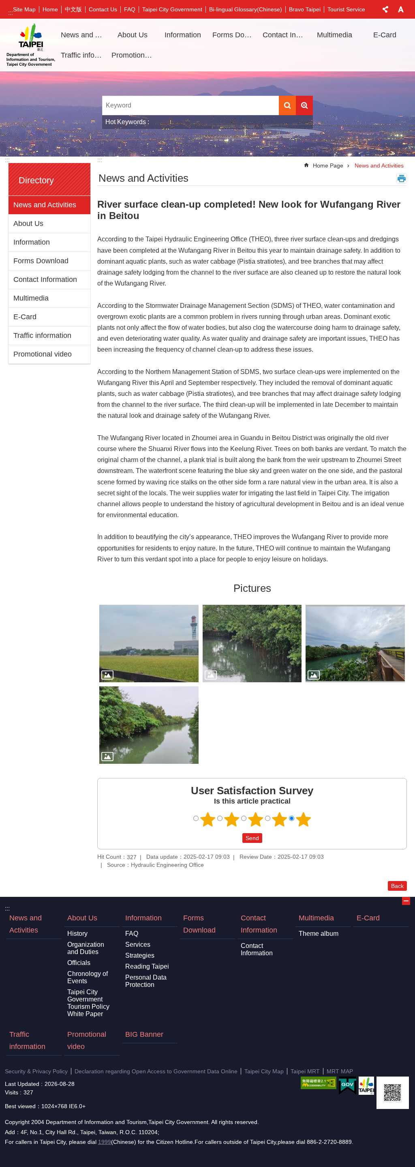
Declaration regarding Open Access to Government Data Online (156, 1071)
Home (50, 9)
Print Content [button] (401, 178)
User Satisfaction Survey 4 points (279, 819)
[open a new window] (318, 1083)
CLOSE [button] (385, 9)
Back (397, 886)
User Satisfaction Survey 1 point (208, 819)
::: (10, 12)
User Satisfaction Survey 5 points (303, 819)
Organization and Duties (85, 948)
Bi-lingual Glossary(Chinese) (245, 9)
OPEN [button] (406, 901)
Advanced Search (304, 105)
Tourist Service (346, 9)
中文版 (73, 9)
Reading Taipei (147, 966)
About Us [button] (133, 35)
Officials (78, 962)
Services (137, 944)
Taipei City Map (264, 1071)
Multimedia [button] (334, 35)
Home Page (328, 165)
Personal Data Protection (146, 981)
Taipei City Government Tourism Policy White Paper (88, 1003)
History (77, 933)
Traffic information (83, 55)
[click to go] (149, 643)
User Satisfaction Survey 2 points (232, 819)
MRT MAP (340, 1071)
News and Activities (83, 35)
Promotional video (133, 55)
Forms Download (234, 35)
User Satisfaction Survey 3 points (255, 819)
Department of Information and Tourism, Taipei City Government (31, 45)
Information (31, 242)
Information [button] (183, 35)
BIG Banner (144, 1034)
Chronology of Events (87, 977)
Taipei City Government (172, 9)
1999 (104, 1142)
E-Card (384, 35)
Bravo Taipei (305, 9)
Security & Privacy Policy (36, 1071)
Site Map (24, 9)
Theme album (318, 933)
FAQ (129, 9)
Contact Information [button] (285, 35)
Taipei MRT (305, 1071)
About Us (28, 223)
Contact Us (103, 9)
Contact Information (45, 279)
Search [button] (287, 105)
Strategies (139, 955)
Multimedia (31, 298)
